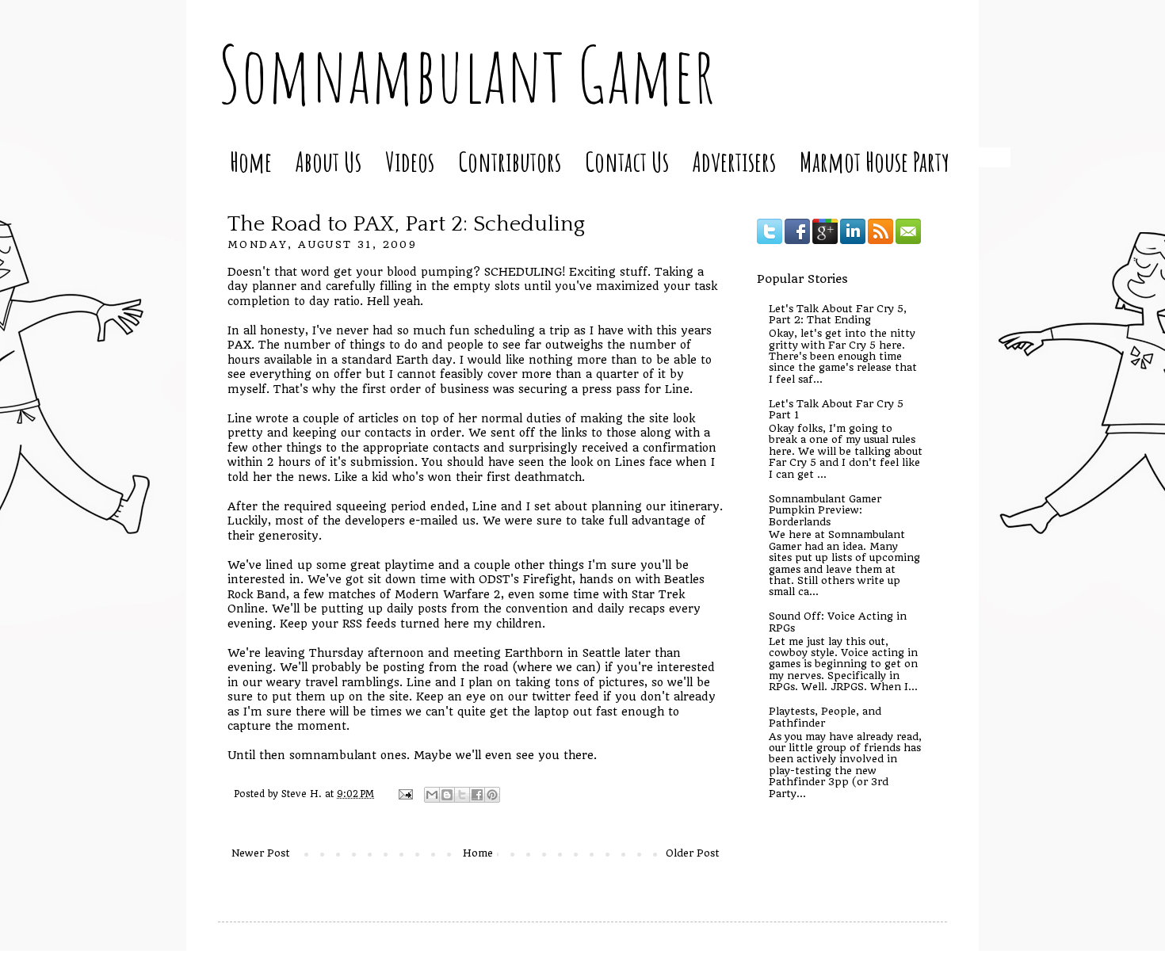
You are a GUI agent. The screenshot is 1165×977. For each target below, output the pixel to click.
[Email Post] (405, 794)
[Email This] (432, 795)
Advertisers (734, 161)
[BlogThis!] (447, 795)
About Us (328, 161)
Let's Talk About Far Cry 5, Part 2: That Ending (838, 314)
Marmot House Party (874, 161)
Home (251, 161)
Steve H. (303, 794)
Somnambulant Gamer (466, 73)
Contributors (509, 161)
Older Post (693, 853)
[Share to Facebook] (477, 795)
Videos (409, 161)
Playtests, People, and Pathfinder (825, 716)
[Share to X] (462, 795)
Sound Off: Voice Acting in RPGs (838, 621)
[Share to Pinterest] (492, 795)
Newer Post (260, 853)
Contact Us (627, 161)
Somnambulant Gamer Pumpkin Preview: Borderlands (825, 510)
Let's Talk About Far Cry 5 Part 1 (836, 409)
